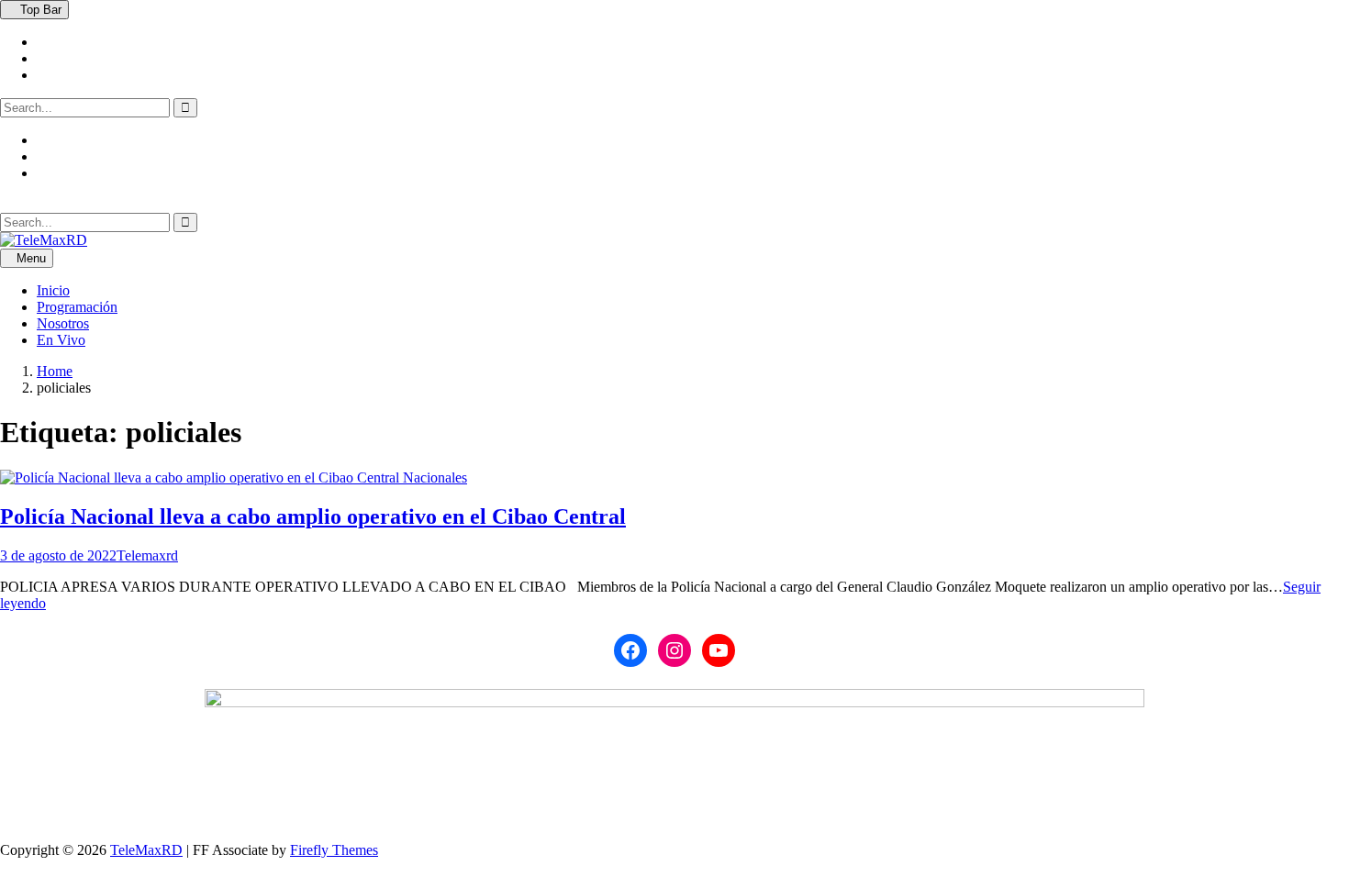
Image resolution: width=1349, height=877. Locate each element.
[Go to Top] (5, 866)
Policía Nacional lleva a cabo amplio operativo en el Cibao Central (313, 516)
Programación (77, 307)
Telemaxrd (147, 555)
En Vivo (61, 340)
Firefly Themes (334, 850)
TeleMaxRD (146, 850)
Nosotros (63, 323)
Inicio (53, 290)
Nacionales (435, 477)
